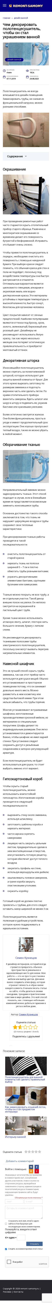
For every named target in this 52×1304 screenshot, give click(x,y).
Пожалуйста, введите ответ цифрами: (21, 1231)
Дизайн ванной (14, 60)
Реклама (7, 1291)
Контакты (18, 1291)
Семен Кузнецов (28, 1014)
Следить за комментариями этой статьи (25, 1249)
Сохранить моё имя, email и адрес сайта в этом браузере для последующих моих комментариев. (24, 1223)
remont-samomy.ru (30, 1288)
